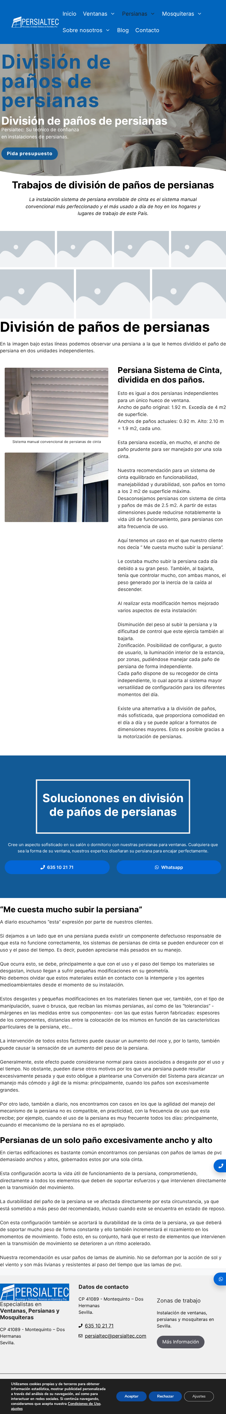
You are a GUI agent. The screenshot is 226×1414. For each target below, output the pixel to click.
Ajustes (199, 1396)
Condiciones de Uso (84, 1403)
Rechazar (165, 1396)
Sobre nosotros (82, 30)
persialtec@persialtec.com (115, 1336)
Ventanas (95, 13)
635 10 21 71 (99, 1326)
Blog (123, 30)
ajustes (17, 1408)
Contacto (147, 30)
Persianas (134, 13)
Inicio (69, 13)
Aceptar (131, 1396)
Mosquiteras (178, 13)
